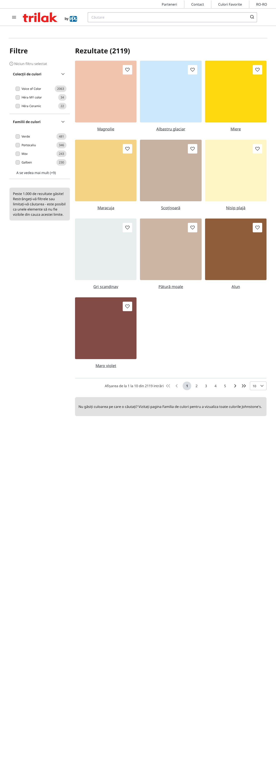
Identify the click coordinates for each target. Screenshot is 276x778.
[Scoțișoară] (170, 170)
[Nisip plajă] (236, 170)
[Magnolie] (105, 91)
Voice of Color (31, 89)
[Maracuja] (105, 170)
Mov (25, 154)
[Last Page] (244, 386)
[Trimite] (252, 17)
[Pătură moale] (170, 249)
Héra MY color (32, 97)
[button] (39, 74)
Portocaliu (29, 145)
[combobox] (172, 17)
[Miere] (236, 91)
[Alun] (236, 249)
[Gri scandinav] (105, 249)
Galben (27, 162)
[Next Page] (235, 386)
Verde (26, 136)
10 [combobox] (254, 386)
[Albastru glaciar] (170, 91)
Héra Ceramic (31, 106)
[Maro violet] (105, 328)
